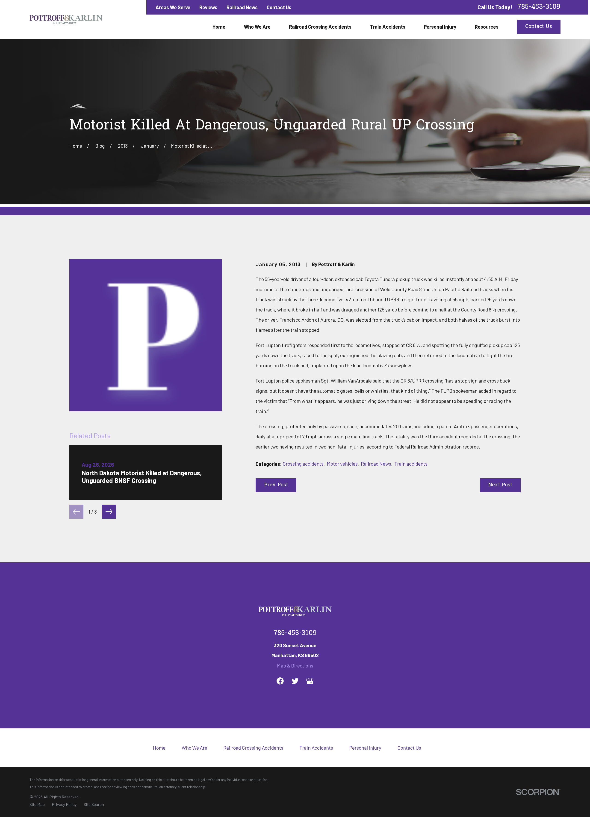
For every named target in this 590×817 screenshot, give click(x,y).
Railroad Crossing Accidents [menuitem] (320, 27)
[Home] (66, 19)
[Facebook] (280, 681)
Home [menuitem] (218, 27)
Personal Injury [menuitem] (440, 27)
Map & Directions (295, 665)
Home (159, 748)
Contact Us (279, 7)
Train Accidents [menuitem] (387, 27)
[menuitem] (37, 804)
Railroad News (242, 7)
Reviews (208, 7)
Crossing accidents (303, 464)
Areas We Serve (173, 7)
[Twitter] (295, 681)
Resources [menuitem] (487, 27)
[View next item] (109, 512)
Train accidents (411, 464)
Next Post (500, 485)
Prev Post (276, 485)
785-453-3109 (538, 7)
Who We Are (194, 748)
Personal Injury (365, 748)
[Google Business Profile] (309, 681)
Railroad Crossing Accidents (253, 748)
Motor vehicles (342, 464)
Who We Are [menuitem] (257, 27)
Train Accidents (316, 748)
